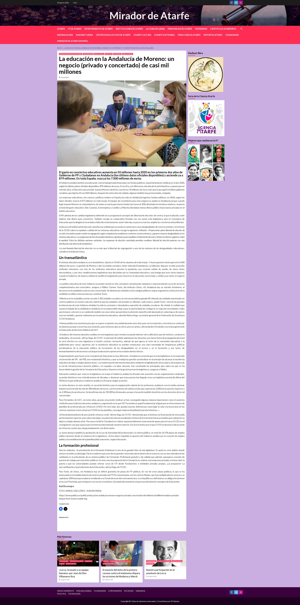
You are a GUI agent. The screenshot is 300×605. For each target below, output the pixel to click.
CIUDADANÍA (232, 35)
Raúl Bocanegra (66, 486)
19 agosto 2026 (152, 576)
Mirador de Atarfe (149, 15)
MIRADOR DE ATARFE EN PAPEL (72, 41)
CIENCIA (105, 561)
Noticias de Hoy (99, 54)
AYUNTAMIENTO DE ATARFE (98, 29)
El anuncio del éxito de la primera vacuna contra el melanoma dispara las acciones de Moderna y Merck (121, 573)
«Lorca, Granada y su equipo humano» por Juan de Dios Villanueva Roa (74, 573)
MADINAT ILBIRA (84, 35)
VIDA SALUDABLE (108, 563)
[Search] (241, 29)
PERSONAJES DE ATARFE (180, 29)
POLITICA (109, 54)
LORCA (62, 563)
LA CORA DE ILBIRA (155, 29)
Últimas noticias (127, 54)
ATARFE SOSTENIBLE (164, 35)
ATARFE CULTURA (142, 35)
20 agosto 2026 (65, 579)
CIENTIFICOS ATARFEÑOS (223, 29)
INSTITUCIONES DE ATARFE (129, 29)
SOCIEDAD (117, 54)
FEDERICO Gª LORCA (76, 561)
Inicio (75, 3)
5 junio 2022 (65, 77)
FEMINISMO (201, 29)
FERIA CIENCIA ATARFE (189, 35)
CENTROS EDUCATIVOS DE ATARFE (113, 35)
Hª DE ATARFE (75, 29)
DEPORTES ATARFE (213, 35)
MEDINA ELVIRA (65, 35)
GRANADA (88, 561)
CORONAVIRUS (115, 591)
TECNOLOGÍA (74, 594)
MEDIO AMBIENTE (65, 591)
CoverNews (162, 601)
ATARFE (61, 29)
